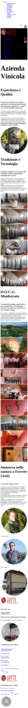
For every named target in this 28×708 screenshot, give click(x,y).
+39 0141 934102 (5, 653)
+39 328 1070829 (5, 657)
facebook (9, 17)
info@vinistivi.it (5, 665)
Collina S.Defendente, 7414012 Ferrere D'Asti (7, 649)
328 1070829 (7, 42)
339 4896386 (7, 43)
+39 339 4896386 (5, 662)
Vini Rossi (9, 4)
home (21, 25)
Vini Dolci (9, 7)
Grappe (8, 13)
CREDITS (6, 671)
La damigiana (10, 11)
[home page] (9, 36)
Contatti (9, 16)
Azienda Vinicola (11, 3)
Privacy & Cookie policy (13, 668)
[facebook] (25, 39)
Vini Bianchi (10, 6)
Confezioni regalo (11, 14)
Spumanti (9, 9)
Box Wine (9, 10)
